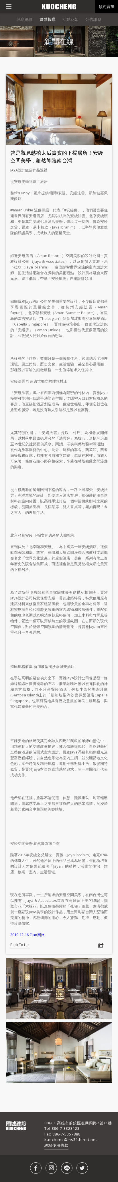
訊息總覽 (25, 19)
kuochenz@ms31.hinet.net (70, 1139)
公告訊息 (93, 19)
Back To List (20, 944)
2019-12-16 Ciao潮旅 (27, 934)
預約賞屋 (107, 6)
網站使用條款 (56, 1145)
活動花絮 (70, 19)
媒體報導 (48, 19)
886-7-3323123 (66, 1128)
